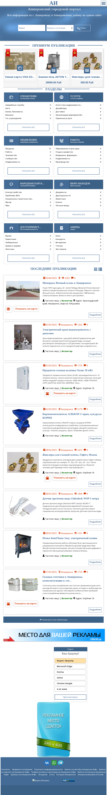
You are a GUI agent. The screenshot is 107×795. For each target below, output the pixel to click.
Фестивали (78, 249)
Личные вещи (78, 205)
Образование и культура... (78, 148)
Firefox (60, 672)
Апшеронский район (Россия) (90, 774)
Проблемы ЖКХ (28, 195)
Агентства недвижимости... (78, 105)
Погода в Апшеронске (66, 774)
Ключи (78, 202)
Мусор (28, 202)
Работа (28, 152)
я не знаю (62, 689)
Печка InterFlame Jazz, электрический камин (69, 538)
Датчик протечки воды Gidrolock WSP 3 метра (70, 498)
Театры (78, 246)
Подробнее (95, 314)
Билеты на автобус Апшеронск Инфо (81, 769)
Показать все (28, 127)
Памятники (28, 239)
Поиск (83, 28)
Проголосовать (70, 697)
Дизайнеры (78, 108)
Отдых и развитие (78, 152)
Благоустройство (28, 192)
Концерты (78, 239)
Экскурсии (42, 774)
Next (100, 67)
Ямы (28, 205)
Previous (7, 67)
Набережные (28, 242)
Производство (78, 162)
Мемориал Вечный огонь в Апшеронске (66, 282)
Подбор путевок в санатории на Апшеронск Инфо (53, 772)
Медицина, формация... (78, 155)
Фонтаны (28, 249)
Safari (60, 677)
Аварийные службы (28, 105)
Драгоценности (78, 195)
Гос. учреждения (28, 118)
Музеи (28, 236)
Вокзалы (28, 115)
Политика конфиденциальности (48, 769)
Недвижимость (28, 162)
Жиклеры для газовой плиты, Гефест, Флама (69, 454)
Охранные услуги (78, 118)
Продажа (28, 148)
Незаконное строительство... (28, 199)
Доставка (78, 111)
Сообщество (28, 158)
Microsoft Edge (64, 666)
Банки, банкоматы (28, 111)
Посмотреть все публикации (54, 619)
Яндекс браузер (65, 660)
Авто (28, 108)
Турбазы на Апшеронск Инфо (23, 774)
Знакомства (28, 155)
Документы (78, 192)
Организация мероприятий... (78, 115)
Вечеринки (78, 242)
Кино (78, 236)
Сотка (51, 774)
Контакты (5, 769)
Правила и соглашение (22, 769)
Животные (78, 199)
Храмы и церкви (28, 246)
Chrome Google (64, 683)
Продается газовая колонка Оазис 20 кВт (67, 370)
